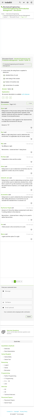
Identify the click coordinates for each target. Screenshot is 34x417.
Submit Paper (8, 402)
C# (9, 381)
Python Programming (10, 376)
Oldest (30, 103)
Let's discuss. (26, 94)
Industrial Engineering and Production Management (16, 15)
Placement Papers (9, 400)
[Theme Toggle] (27, 2)
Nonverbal (7, 370)
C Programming (8, 378)
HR (5, 392)
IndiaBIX (8, 2)
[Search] (20, 2)
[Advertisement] (17, 37)
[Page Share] (23, 2)
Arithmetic (7, 348)
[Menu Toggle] (2, 2)
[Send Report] (10, 97)
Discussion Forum (14, 17)
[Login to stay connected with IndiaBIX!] (31, 2)
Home (2, 13)
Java (5, 383)
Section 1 (5, 17)
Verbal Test (7, 359)
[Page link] (21, 281)
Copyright (16, 411)
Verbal (6, 367)
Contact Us (10, 411)
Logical (6, 365)
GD (5, 389)
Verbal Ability (7, 357)
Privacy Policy (23, 411)
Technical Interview (9, 394)
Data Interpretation (9, 351)
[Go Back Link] (3, 97)
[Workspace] (7, 97)
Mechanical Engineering (12, 13)
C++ (5, 381)
